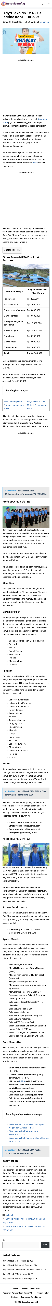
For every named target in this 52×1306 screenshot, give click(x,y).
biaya (35, 162)
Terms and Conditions (31, 1297)
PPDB (22, 1081)
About (15, 1289)
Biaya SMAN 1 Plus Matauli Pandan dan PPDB (36, 405)
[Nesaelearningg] (13, 3)
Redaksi (14, 1297)
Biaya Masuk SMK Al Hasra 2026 (18, 1274)
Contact (24, 1289)
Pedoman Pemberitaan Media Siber (18, 1293)
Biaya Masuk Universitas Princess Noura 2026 (24, 1269)
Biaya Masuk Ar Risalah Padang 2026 (20, 1265)
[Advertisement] (26, 87)
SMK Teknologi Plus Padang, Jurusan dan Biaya (14, 405)
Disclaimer (35, 1289)
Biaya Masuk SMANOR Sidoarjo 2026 (20, 1278)
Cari (4, 1240)
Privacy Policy (43, 1293)
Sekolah (9, 1215)
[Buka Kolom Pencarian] (41, 3)
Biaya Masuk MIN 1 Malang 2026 (18, 1261)
